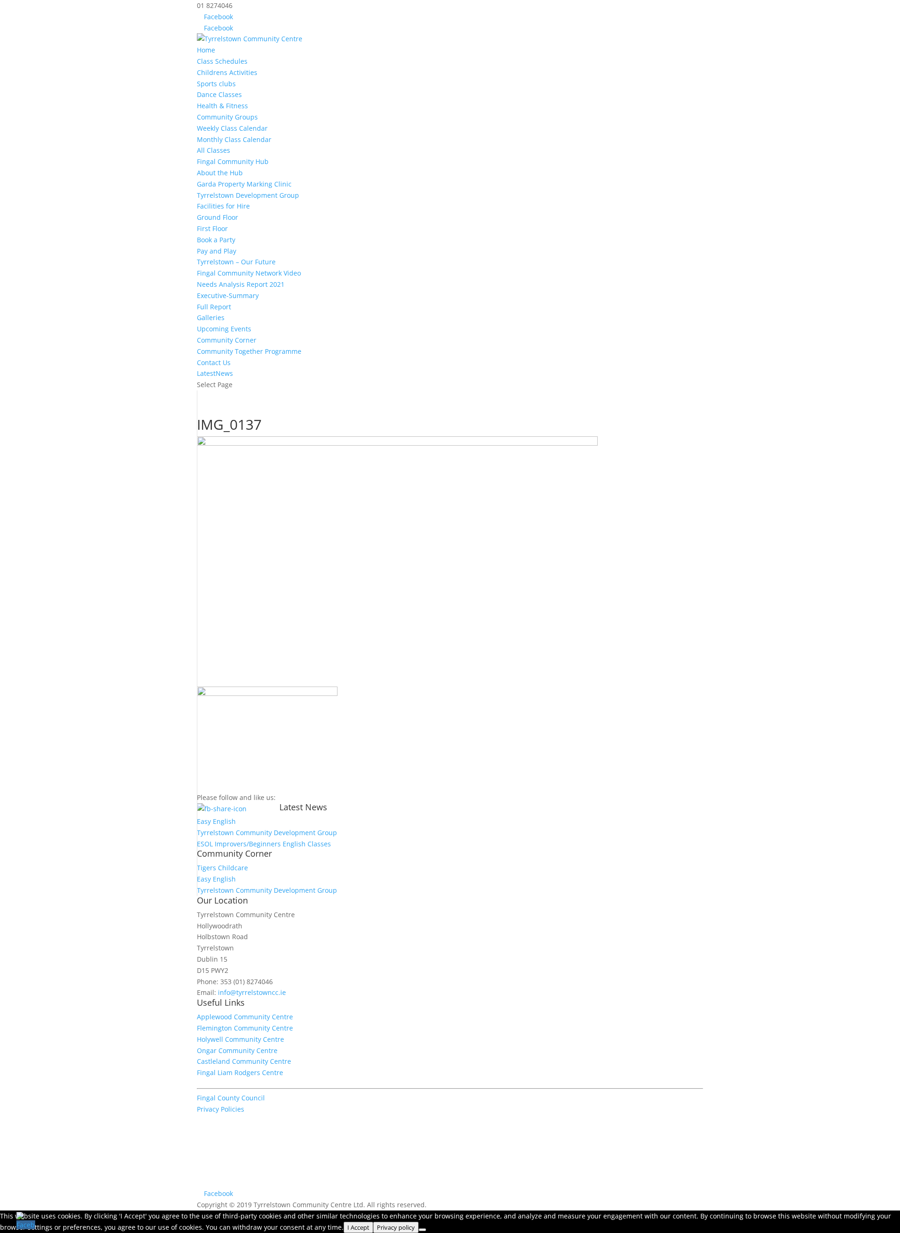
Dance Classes (219, 94)
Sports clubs (216, 83)
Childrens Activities (227, 72)
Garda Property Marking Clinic (244, 183)
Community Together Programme (249, 351)
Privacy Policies (220, 1109)
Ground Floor (217, 217)
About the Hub (220, 172)
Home (206, 49)
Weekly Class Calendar (232, 128)
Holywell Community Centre (240, 1039)
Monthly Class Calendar (234, 139)
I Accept (358, 1227)
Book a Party (216, 239)
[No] (422, 1229)
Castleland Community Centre (244, 1061)
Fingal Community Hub (233, 161)
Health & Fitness (222, 105)
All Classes (213, 150)
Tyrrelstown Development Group (248, 195)
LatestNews (215, 373)
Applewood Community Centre (245, 1016)
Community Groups (227, 116)
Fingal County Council (231, 1097)
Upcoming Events (224, 328)
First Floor (212, 228)
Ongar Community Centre (237, 1050)
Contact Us (214, 362)
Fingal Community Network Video (249, 273)
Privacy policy (396, 1227)
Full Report (214, 306)
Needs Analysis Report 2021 (241, 284)
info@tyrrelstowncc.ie (252, 992)
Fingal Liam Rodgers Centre (240, 1072)
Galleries (211, 317)
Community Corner (226, 340)
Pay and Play (216, 251)
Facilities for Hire (223, 206)
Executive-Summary (228, 295)
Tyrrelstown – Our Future (236, 261)
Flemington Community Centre (245, 1028)
